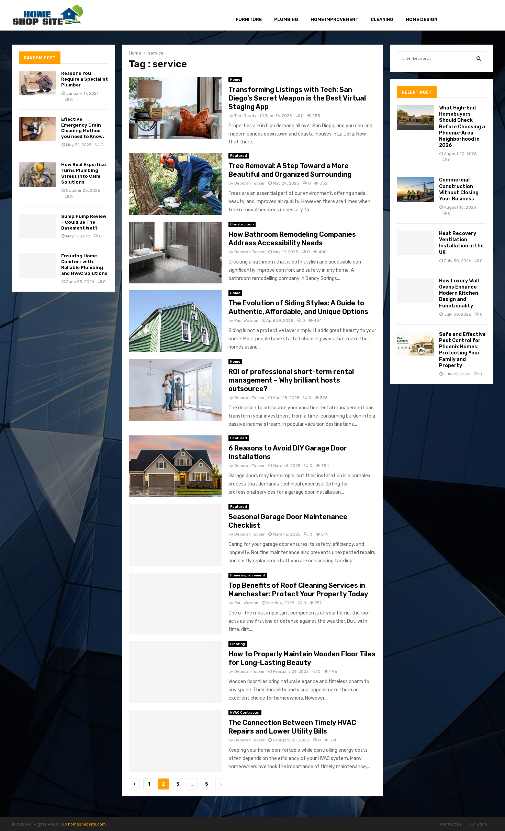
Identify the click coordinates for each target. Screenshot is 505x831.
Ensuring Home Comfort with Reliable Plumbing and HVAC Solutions (84, 264)
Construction (242, 224)
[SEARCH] (478, 58)
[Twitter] (464, 16)
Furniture (249, 19)
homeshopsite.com (87, 824)
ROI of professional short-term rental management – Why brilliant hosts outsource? (291, 380)
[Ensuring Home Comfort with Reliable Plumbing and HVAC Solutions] (37, 265)
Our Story (478, 824)
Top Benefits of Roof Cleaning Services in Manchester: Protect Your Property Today (298, 589)
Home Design (421, 19)
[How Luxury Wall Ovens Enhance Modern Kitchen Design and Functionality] (415, 290)
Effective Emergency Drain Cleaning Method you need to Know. (82, 128)
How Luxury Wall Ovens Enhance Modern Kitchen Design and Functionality (459, 293)
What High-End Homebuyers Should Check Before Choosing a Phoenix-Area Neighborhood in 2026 (462, 126)
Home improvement (334, 19)
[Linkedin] (480, 16)
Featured (238, 156)
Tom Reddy (245, 115)
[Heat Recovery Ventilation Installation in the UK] (415, 243)
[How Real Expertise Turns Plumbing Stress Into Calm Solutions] (37, 174)
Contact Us (451, 824)
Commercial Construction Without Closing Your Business (459, 189)
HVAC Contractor (245, 713)
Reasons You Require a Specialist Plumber (84, 79)
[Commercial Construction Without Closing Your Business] (415, 189)
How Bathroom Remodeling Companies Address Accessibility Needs (292, 238)
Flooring (237, 644)
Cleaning (382, 19)
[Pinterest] (472, 16)
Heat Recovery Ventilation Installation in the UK (461, 243)
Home (235, 80)
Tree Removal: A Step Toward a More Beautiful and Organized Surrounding (289, 170)
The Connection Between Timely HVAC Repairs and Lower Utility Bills (292, 726)
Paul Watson (246, 320)
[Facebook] (457, 16)
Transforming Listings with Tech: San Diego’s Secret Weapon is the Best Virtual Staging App (297, 98)
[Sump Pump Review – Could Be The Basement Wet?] (37, 226)
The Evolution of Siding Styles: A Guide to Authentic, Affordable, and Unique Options (298, 307)
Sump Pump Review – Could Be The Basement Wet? (83, 222)
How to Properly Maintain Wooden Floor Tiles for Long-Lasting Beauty (301, 658)
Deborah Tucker (249, 183)
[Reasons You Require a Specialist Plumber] (37, 83)
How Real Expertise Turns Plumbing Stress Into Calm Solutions (83, 173)
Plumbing (286, 19)
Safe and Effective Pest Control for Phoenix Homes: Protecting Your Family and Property (462, 349)
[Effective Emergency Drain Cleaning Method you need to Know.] (37, 129)
